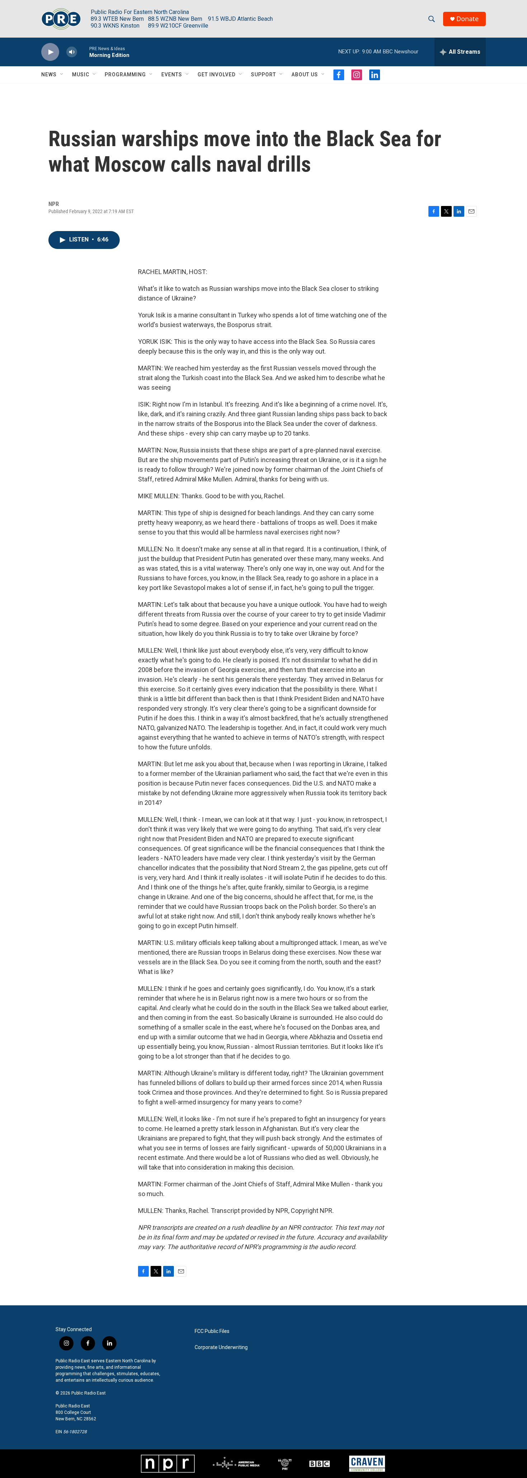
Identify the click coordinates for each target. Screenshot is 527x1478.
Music (80, 74)
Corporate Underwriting (221, 1347)
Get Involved (217, 74)
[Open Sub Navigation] (62, 74)
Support (263, 74)
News (49, 74)
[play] (50, 52)
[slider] (83, 52)
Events (171, 74)
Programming (125, 74)
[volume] (72, 52)
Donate (467, 19)
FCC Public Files (212, 1331)
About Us (304, 74)
